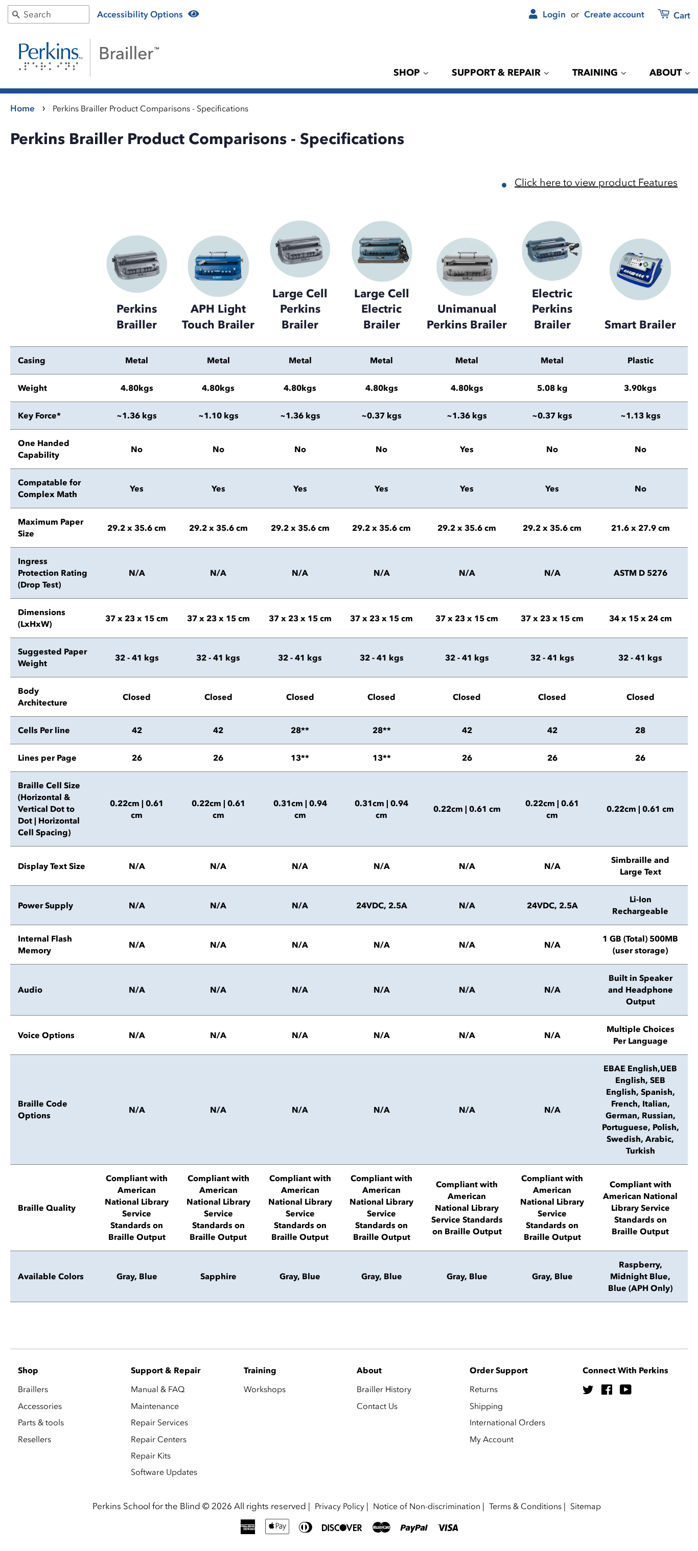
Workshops (265, 1389)
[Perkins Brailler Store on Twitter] (588, 1391)
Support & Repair (497, 72)
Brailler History (384, 1389)
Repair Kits (151, 1455)
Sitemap (585, 1506)
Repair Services (159, 1422)
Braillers (33, 1389)
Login (553, 14)
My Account (492, 1439)
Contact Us (377, 1406)
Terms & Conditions (525, 1506)
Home (22, 108)
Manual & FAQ (157, 1389)
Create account (614, 14)
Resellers (34, 1439)
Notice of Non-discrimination (426, 1506)
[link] (668, 16)
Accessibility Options (141, 14)
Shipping (486, 1406)
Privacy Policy (339, 1506)
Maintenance (155, 1406)
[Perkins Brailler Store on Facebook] (607, 1391)
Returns (484, 1389)
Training (596, 72)
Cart (680, 15)
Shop (408, 72)
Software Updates (164, 1472)
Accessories (40, 1406)
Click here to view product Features (596, 182)
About (666, 72)
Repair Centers (159, 1439)
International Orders (507, 1422)
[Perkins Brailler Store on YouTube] (626, 1391)
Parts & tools (41, 1422)
